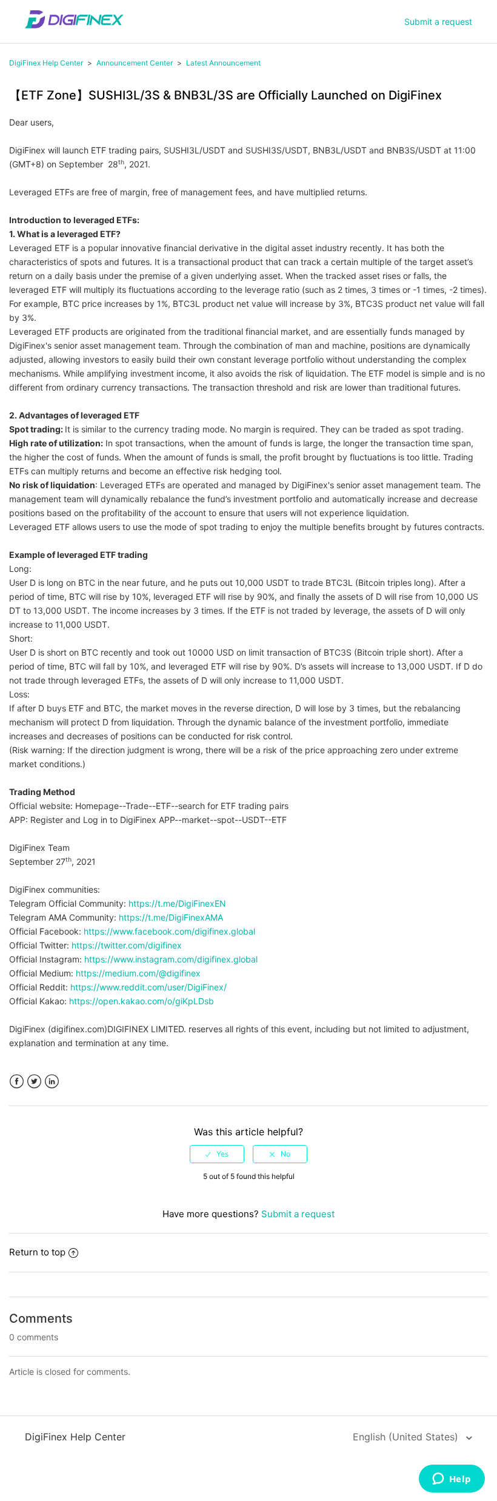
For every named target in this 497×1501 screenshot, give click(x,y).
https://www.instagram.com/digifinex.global (171, 959)
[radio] (217, 1154)
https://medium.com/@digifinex (138, 973)
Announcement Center (134, 62)
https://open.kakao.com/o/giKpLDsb (141, 1001)
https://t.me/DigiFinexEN (177, 903)
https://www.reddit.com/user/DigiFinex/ (148, 987)
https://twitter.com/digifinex (127, 945)
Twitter (34, 1081)
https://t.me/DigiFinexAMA (171, 917)
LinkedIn (51, 1081)
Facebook (16, 1081)
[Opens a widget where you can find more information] (451, 1480)
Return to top (37, 1252)
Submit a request (438, 21)
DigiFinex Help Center (46, 62)
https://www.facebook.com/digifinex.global (169, 931)
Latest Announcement (223, 62)
